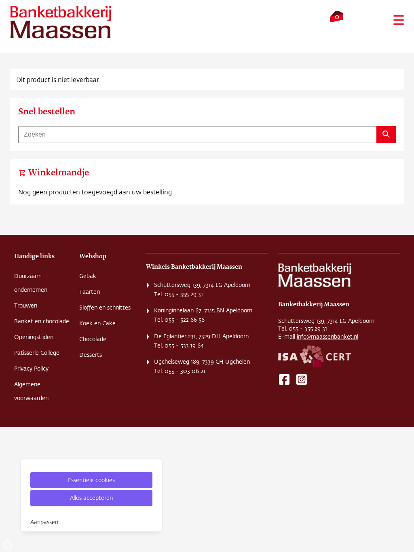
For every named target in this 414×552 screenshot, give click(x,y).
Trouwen (25, 305)
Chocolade (92, 339)
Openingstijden (33, 337)
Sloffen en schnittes (105, 307)
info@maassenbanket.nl (327, 336)
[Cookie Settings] (7, 544)
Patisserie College (36, 352)
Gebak (87, 276)
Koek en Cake (97, 323)
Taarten (89, 291)
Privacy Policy (31, 368)
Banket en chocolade (41, 321)
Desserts (90, 354)
